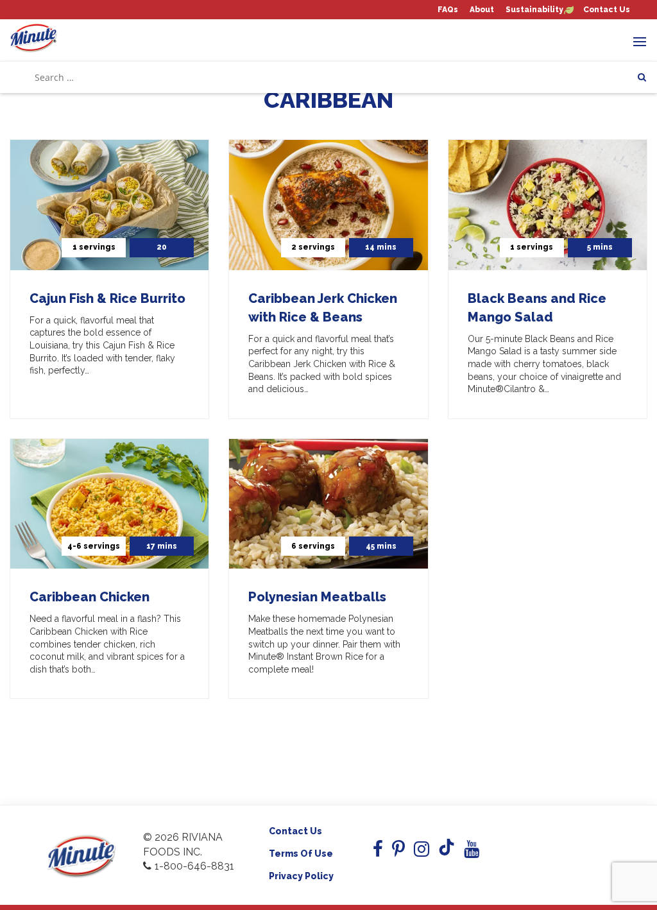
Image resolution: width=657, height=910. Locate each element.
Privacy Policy (301, 876)
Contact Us (606, 10)
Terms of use (301, 853)
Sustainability (534, 10)
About (482, 10)
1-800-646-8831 (194, 866)
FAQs (448, 10)
